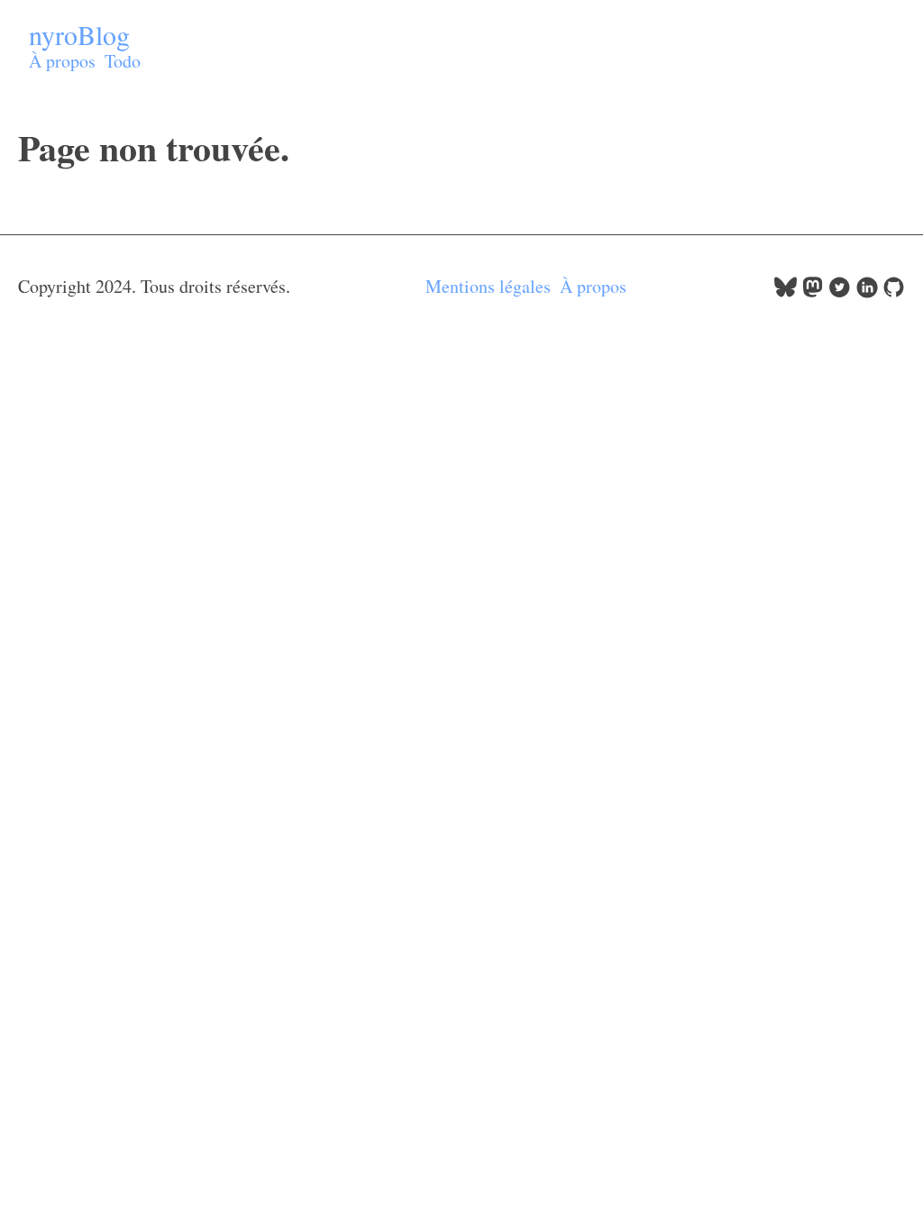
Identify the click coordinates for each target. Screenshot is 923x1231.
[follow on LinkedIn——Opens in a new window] (866, 291)
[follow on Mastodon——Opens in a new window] (812, 291)
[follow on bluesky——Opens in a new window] (785, 291)
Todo (123, 61)
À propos (62, 61)
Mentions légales (488, 286)
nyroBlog (79, 34)
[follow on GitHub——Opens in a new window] (893, 291)
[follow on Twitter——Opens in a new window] (839, 291)
